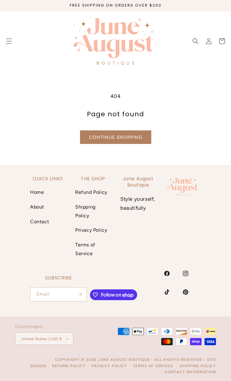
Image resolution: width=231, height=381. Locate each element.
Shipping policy (198, 366)
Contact (39, 221)
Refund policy (69, 366)
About (37, 207)
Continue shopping (115, 137)
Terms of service (153, 366)
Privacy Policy (91, 230)
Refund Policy (91, 192)
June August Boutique (124, 360)
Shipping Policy (85, 211)
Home (37, 192)
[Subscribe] (80, 294)
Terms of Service (85, 249)
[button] (195, 41)
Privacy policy (109, 366)
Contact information (190, 372)
